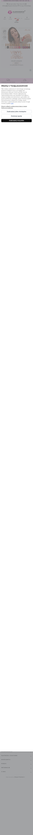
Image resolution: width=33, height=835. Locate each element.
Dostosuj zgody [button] (16, 116)
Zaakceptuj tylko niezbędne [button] (16, 111)
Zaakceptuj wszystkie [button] (16, 120)
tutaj (12, 103)
